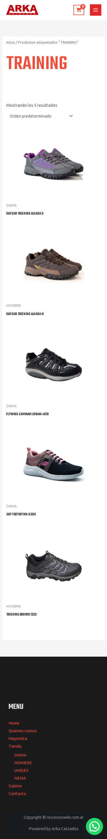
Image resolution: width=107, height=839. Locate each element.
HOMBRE (23, 762)
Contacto (17, 793)
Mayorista (18, 738)
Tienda (15, 746)
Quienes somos (23, 730)
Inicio (10, 42)
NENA (20, 778)
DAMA (20, 755)
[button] (94, 826)
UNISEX (21, 770)
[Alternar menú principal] (95, 10)
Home (14, 723)
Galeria (15, 785)
